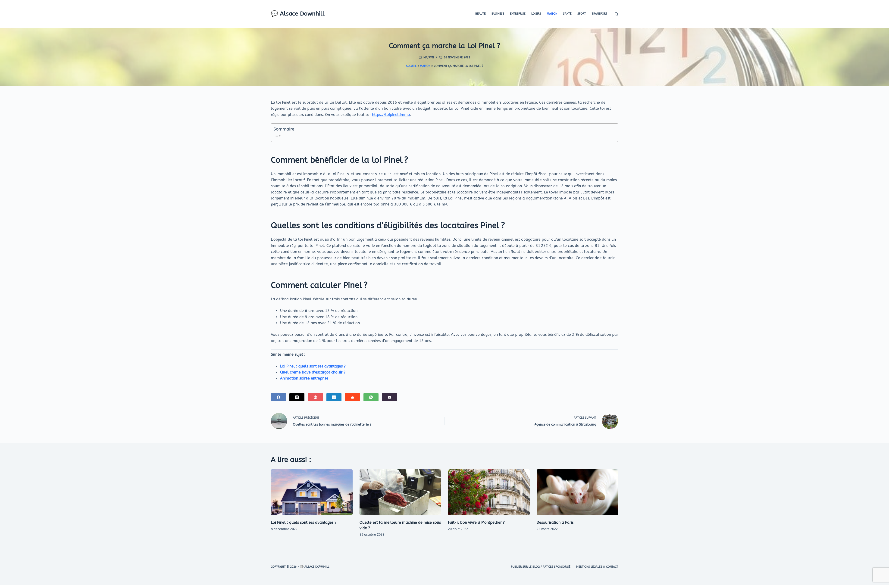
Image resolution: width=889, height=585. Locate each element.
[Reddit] (352, 397)
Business (497, 13)
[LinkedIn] (333, 397)
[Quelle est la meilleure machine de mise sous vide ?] (400, 492)
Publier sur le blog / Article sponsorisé (540, 566)
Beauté (480, 13)
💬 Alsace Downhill (298, 13)
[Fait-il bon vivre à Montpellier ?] (489, 492)
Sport (581, 13)
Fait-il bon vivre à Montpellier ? (476, 522)
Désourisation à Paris (555, 522)
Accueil (411, 66)
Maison (552, 13)
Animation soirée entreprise (304, 378)
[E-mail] (389, 397)
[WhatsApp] (371, 397)
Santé (567, 13)
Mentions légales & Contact (597, 566)
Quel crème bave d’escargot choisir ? (312, 372)
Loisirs (536, 13)
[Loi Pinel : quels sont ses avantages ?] (312, 492)
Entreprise (518, 13)
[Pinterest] (315, 397)
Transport (599, 13)
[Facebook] (278, 397)
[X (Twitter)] (296, 397)
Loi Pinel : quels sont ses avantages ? (313, 366)
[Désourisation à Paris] (577, 492)
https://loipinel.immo (391, 114)
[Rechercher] (616, 14)
